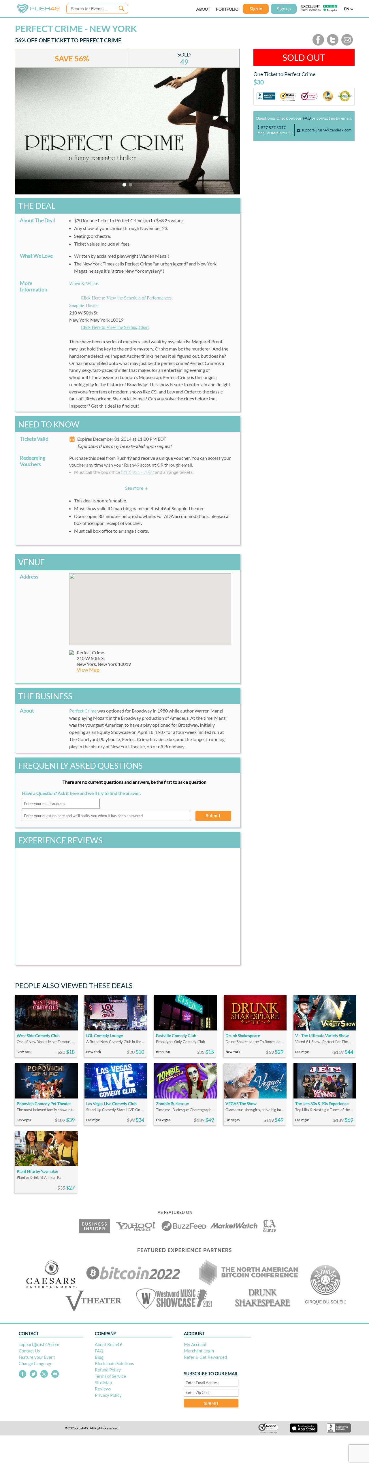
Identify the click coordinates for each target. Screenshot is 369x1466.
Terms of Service (110, 1376)
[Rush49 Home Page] (38, 12)
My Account (195, 1344)
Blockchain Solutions (114, 1363)
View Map (88, 670)
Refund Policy (108, 1369)
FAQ (307, 118)
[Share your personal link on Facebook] (318, 44)
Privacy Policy (108, 1395)
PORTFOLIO (227, 9)
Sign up (284, 8)
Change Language (35, 1363)
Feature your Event (37, 1357)
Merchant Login (199, 1350)
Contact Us (29, 1350)
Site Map (103, 1382)
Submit (213, 815)
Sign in (256, 8)
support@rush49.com (39, 1344)
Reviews (103, 1388)
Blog (99, 1357)
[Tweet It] (332, 44)
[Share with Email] (347, 44)
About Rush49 (108, 1344)
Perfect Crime (83, 710)
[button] (150, 605)
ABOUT (203, 9)
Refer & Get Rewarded (205, 1357)
